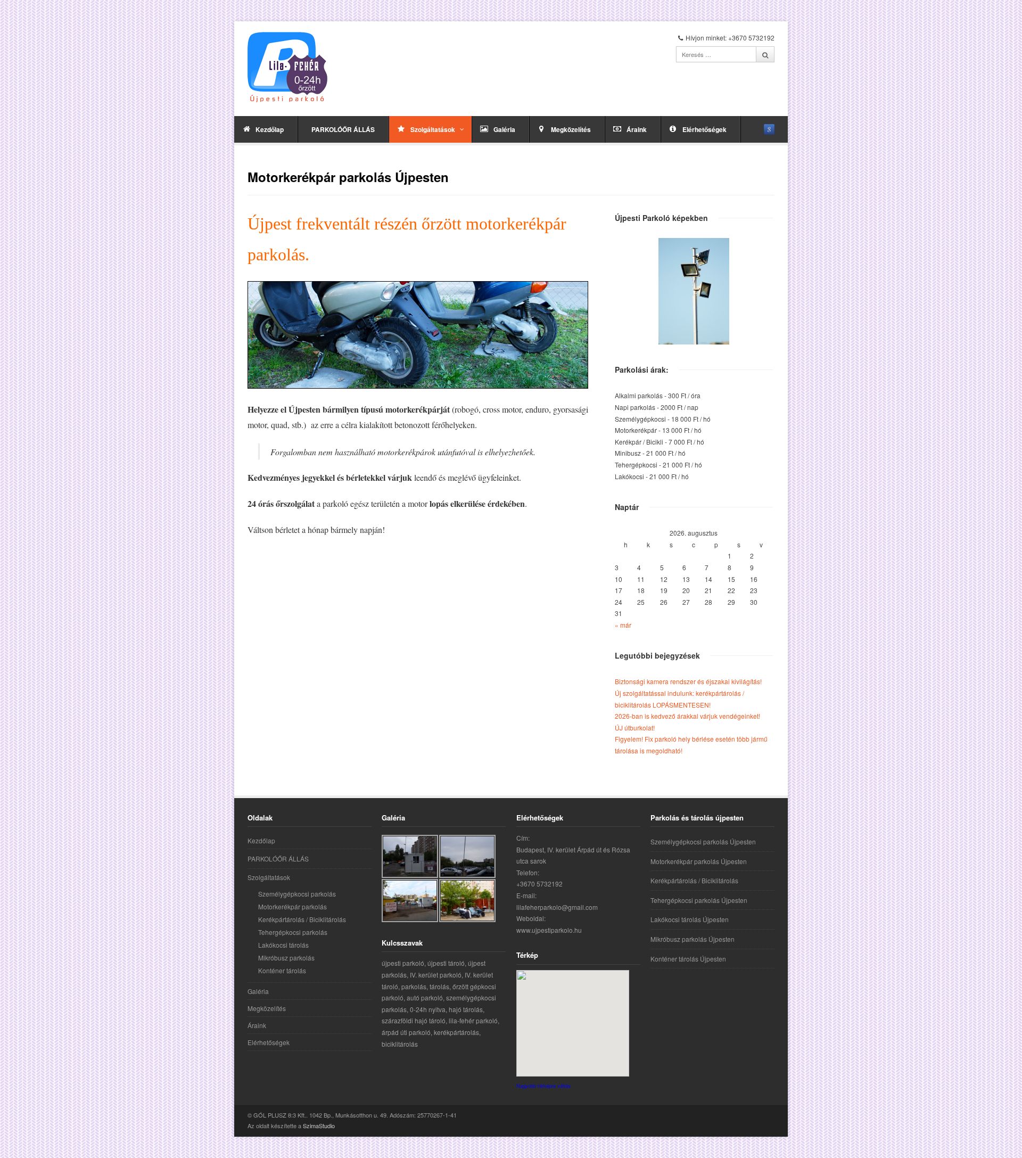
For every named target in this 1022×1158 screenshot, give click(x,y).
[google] (769, 129)
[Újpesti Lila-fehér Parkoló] (287, 67)
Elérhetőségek (704, 129)
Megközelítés (571, 129)
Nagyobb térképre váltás (543, 1085)
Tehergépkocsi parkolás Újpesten (698, 900)
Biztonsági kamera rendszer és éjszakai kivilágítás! (688, 681)
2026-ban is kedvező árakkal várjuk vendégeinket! (687, 715)
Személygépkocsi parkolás (297, 893)
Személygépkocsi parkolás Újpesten (703, 841)
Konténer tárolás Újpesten (688, 958)
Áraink (637, 129)
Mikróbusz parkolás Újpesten (692, 938)
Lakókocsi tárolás (283, 944)
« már (623, 624)
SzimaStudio (319, 1125)
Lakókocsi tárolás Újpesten (689, 919)
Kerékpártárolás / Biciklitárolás (302, 919)
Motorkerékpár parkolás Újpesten (698, 861)
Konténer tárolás (282, 970)
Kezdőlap (270, 129)
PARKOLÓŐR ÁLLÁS (343, 129)
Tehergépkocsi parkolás (292, 932)
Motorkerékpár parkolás (292, 906)
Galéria (504, 129)
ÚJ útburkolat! (635, 727)
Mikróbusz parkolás (286, 957)
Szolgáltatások (432, 129)
